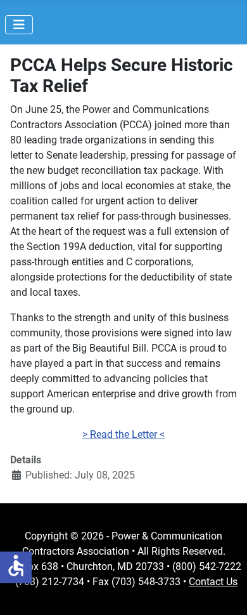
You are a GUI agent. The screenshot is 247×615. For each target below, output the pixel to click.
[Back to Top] (225, 591)
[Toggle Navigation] (19, 24)
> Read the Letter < (123, 434)
